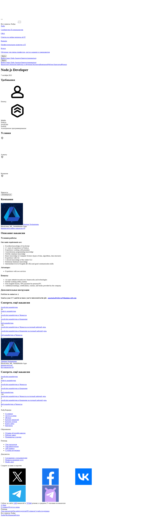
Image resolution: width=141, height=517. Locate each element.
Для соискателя (11, 444)
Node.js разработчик (8, 311)
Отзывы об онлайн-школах (15, 433)
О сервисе (9, 414)
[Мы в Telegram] (17, 501)
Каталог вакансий (12, 420)
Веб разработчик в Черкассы (11, 335)
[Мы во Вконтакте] (83, 484)
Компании (44, 64)
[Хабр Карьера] (9, 22)
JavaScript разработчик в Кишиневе (14, 319)
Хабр (3, 515)
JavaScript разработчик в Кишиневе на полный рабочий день (24, 331)
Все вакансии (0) (18, 228)
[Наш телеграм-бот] (50, 501)
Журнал (64, 64)
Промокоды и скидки (13, 437)
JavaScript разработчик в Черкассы (14, 315)
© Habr (3, 505)
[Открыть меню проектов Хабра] (2, 19)
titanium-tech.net (6, 228)
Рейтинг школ (10, 435)
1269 (15, 503)
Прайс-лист (9, 462)
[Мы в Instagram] (116, 484)
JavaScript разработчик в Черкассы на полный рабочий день (23, 327)
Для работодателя (12, 446)
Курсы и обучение (25, 64)
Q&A (7, 515)
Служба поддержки (12, 450)
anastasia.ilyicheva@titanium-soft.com (62, 298)
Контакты (9, 426)
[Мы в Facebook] (50, 484)
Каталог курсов (11, 422)
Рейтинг (51, 64)
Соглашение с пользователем (16, 458)
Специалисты (13, 64)
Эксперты (36, 64)
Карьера (12, 515)
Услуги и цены (10, 416)
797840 (29, 503)
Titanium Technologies (31, 224)
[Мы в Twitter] (17, 484)
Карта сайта (9, 424)
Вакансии (4, 64)
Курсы (17, 515)
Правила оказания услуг (14, 460)
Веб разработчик (7, 323)
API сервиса (9, 448)
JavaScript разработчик (9, 307)
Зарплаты (57, 64)
